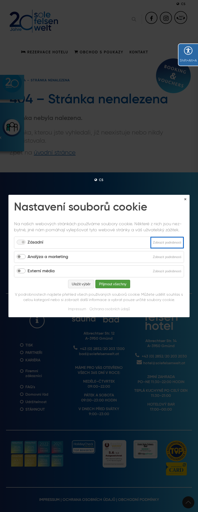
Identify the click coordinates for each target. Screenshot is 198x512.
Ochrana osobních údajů (109, 309)
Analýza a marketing (48, 257)
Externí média (41, 271)
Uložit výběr (81, 284)
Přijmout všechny (113, 284)
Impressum (77, 309)
